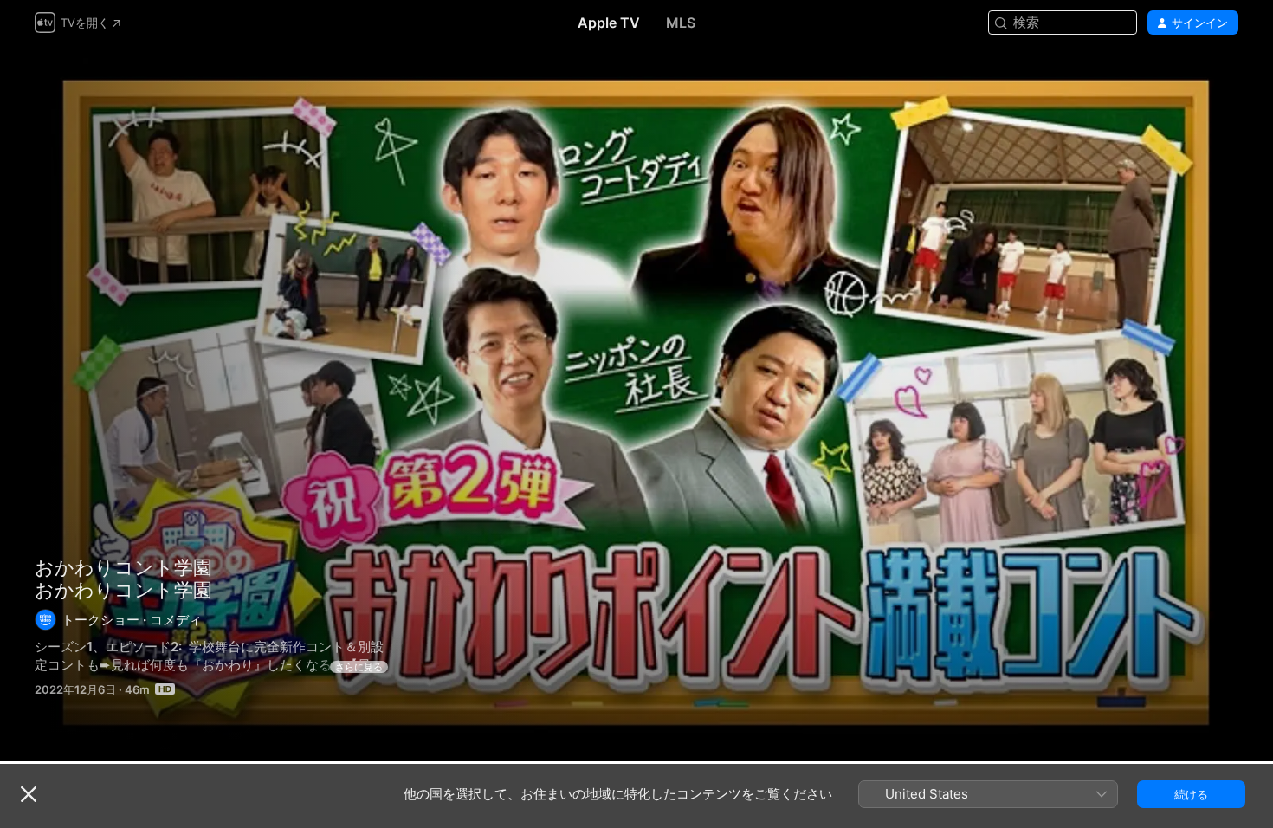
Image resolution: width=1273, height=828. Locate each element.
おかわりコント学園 (636, 403)
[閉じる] (28, 794)
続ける (1191, 794)
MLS (680, 22)
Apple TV (609, 22)
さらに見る (359, 667)
